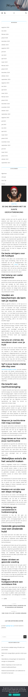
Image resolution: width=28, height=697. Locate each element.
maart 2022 (4, 152)
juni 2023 (3, 124)
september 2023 (5, 114)
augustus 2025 (5, 48)
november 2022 (5, 142)
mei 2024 (3, 86)
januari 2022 (4, 155)
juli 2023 (3, 121)
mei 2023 (3, 128)
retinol (16, 264)
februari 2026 (5, 34)
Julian (5, 598)
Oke (10, 694)
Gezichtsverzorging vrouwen (9, 369)
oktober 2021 (5, 159)
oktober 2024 (5, 76)
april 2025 (4, 58)
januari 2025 (4, 69)
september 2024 (5, 79)
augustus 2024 (5, 83)
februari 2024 (5, 96)
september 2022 (5, 145)
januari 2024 (4, 100)
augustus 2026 (5, 27)
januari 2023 (4, 138)
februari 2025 (5, 65)
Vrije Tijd (3, 180)
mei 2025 (3, 55)
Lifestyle (3, 177)
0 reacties (24, 598)
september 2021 (5, 162)
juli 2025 (3, 51)
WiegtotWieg (14, 5)
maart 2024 (4, 93)
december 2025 (5, 41)
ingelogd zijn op (10, 625)
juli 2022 (3, 148)
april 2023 (4, 131)
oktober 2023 (5, 110)
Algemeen (4, 173)
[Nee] (26, 691)
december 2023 (5, 103)
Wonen (3, 184)
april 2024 (4, 89)
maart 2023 (4, 135)
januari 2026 (4, 37)
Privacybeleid (16, 694)
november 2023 (5, 107)
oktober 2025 (5, 44)
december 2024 (5, 72)
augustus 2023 (5, 117)
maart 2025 (4, 62)
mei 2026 (3, 31)
